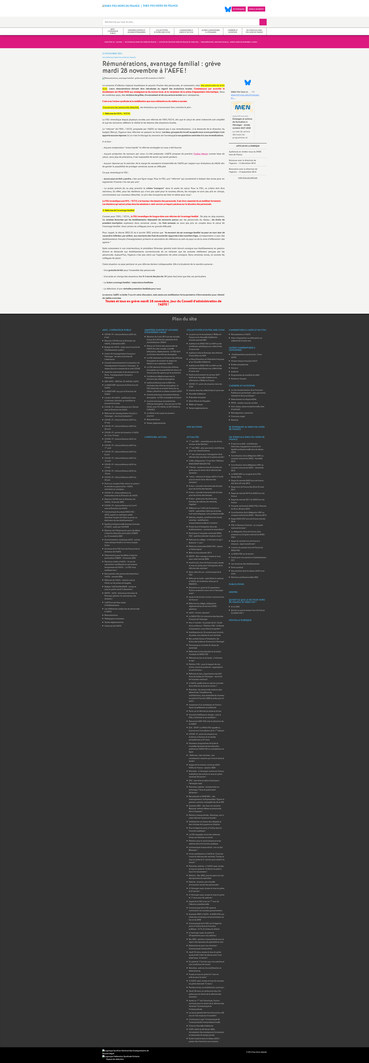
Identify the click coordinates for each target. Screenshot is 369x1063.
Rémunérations (111, 615)
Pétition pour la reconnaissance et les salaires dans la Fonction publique (205, 842)
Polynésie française (197, 397)
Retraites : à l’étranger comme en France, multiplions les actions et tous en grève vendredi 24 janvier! (206, 774)
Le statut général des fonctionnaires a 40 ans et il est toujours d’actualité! (206, 1014)
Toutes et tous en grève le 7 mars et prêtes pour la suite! (204, 976)
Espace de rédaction (115, 1059)
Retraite (234, 420)
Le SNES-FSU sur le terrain (242, 554)
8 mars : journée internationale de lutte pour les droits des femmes (205, 487)
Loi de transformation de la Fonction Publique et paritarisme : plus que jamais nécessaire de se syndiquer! (248, 393)
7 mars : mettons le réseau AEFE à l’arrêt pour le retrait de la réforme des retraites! (206, 479)
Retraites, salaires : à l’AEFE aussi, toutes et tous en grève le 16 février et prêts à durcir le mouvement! (206, 869)
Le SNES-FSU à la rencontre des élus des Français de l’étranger (206, 618)
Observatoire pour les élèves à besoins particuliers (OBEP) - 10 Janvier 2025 (121, 557)
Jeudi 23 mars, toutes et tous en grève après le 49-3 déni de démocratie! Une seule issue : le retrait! (205, 955)
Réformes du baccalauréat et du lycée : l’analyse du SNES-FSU (205, 653)
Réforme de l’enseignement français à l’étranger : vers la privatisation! (121, 415)
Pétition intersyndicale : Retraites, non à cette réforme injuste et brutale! (206, 817)
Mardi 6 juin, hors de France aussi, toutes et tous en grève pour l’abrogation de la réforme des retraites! (206, 565)
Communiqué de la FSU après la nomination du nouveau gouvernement (205, 909)
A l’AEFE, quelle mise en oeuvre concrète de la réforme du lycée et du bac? (206, 685)
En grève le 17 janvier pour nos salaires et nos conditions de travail (206, 963)
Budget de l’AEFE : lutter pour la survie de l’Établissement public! (122, 348)
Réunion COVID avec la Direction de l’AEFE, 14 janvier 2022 (120, 501)
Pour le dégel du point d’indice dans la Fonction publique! (205, 829)
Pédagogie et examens (114, 618)
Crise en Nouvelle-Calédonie (201, 1026)
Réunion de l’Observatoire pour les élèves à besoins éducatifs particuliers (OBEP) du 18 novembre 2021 (122, 533)
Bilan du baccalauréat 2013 (200, 552)
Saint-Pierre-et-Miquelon (199, 401)
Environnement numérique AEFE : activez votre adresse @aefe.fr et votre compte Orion (122, 542)
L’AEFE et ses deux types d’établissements (115, 604)
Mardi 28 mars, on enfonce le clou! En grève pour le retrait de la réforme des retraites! (205, 994)
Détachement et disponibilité (243, 399)
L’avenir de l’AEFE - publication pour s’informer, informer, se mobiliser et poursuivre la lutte (120, 401)
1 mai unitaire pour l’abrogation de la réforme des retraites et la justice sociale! (206, 456)
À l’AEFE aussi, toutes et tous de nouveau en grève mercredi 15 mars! (206, 982)
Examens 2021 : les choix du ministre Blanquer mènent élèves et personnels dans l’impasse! (205, 809)
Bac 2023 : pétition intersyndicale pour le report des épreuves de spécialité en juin (206, 941)
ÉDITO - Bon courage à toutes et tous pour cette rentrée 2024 (205, 558)
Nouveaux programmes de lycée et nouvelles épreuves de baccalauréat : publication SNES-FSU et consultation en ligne (206, 747)
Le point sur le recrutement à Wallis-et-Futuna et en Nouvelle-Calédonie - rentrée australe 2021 (205, 337)
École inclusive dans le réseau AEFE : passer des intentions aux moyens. (204, 1040)
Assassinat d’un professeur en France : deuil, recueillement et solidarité (205, 706)
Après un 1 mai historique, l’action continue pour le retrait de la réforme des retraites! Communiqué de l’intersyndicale (206, 1005)
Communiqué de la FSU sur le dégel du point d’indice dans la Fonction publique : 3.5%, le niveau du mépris (205, 926)
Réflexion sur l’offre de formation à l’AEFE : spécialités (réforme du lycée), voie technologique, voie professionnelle (206, 511)
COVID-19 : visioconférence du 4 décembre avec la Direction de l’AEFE (121, 494)
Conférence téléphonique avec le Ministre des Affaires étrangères (161, 378)
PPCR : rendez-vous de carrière (244, 403)
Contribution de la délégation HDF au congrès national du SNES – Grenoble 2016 (247, 468)
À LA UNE (235, 606)
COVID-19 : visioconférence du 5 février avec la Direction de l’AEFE (122, 408)
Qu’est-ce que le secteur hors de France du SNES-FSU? (248, 612)
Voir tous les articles (247, 178)
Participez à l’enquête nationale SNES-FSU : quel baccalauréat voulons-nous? (205, 535)
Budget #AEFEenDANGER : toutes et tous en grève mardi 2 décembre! (120, 588)
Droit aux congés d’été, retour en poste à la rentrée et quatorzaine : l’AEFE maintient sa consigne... (122, 486)
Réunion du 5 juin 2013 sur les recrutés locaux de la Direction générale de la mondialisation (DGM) (163, 339)
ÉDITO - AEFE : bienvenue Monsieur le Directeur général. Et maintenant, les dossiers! (121, 596)
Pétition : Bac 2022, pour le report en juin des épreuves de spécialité (206, 877)
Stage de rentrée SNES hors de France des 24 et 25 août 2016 (247, 482)
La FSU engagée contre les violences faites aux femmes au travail (204, 836)
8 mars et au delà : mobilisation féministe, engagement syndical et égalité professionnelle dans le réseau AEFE (247, 448)
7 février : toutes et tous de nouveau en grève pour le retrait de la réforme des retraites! (205, 470)
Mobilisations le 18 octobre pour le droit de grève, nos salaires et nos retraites (206, 634)
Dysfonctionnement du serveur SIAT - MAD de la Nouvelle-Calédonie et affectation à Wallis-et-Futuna (205, 378)
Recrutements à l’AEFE (241, 334)
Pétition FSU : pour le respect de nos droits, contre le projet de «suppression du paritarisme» (206, 667)
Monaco (234, 368)
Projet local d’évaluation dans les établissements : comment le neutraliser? (206, 528)
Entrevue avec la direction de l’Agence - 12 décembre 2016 (242, 162)
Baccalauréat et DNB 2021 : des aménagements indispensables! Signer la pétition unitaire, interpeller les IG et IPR (206, 799)
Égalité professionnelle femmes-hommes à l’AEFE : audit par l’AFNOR (122, 526)
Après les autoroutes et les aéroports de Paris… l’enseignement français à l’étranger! (122, 375)
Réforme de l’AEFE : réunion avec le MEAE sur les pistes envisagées (120, 582)
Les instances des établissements (245, 564)
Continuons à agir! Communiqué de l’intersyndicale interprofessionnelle (204, 1021)
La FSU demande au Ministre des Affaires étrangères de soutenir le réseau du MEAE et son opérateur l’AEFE (164, 361)
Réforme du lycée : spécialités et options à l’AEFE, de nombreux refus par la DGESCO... (206, 581)
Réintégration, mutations (242, 413)
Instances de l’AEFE (113, 626)
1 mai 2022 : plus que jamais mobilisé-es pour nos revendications (206, 449)
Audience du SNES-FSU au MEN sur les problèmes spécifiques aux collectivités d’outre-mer (205, 346)
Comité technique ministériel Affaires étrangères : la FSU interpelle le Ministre (164, 396)
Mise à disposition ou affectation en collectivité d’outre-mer (246, 339)
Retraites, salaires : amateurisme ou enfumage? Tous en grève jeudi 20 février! (204, 790)
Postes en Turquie (238, 378)
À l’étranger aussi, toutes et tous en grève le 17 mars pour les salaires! (206, 896)
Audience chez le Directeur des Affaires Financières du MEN (205, 354)
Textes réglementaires (114, 622)
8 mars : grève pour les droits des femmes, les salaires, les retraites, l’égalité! (203, 502)
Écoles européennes (239, 364)
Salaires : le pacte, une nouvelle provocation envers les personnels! (204, 883)
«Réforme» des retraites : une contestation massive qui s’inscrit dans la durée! (206, 758)
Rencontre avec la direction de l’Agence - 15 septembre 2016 (243, 170)
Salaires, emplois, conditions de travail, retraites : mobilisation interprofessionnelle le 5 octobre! (205, 520)
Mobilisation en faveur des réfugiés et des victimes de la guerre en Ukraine (205, 823)
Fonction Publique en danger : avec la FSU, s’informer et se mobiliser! (205, 716)
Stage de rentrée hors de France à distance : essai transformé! (245, 542)
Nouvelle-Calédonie (197, 394)
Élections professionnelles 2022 (244, 577)
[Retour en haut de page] (10, 1052)
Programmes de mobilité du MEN (245, 375)
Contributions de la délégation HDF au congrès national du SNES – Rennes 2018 (248, 514)
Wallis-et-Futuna (196, 404)
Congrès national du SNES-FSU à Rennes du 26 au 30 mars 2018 (248, 507)
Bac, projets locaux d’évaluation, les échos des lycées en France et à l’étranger (206, 640)
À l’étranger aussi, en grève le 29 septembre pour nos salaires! (202, 934)
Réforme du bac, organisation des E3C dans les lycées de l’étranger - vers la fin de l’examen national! (205, 677)
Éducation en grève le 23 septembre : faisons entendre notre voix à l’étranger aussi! (206, 590)
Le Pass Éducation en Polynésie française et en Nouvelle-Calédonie (206, 361)
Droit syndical (237, 567)
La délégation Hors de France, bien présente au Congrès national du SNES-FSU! (248, 534)
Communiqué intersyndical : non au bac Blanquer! (206, 849)
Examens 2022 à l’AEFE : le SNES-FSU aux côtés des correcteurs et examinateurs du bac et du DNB (206, 917)
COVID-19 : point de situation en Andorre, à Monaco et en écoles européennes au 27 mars (203, 737)
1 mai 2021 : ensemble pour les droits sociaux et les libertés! (205, 443)
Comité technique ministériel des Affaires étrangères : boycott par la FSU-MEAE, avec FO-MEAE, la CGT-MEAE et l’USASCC (164, 405)
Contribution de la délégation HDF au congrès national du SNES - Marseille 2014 (247, 459)
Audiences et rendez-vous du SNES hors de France (245, 153)
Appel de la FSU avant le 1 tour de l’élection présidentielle (204, 903)
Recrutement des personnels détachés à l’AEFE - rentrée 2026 (122, 575)
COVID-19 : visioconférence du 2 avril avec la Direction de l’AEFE (121, 507)
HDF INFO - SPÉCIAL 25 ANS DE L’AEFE (122, 381)
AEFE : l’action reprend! (199, 613)
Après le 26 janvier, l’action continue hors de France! (206, 598)
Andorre (234, 371)
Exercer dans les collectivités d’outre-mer (206, 390)
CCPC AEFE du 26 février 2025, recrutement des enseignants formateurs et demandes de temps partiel (206, 1032)
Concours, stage (238, 416)
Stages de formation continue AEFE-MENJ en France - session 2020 (204, 766)
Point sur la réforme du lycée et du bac (205, 711)
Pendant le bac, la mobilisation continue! (206, 987)
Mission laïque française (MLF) (244, 361)
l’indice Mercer (200, 154)
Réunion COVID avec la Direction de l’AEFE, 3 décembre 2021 (120, 342)
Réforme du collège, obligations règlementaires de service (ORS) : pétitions (203, 606)
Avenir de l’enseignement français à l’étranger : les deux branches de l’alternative (120, 357)
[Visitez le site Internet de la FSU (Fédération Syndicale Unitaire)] (120, 1056)
